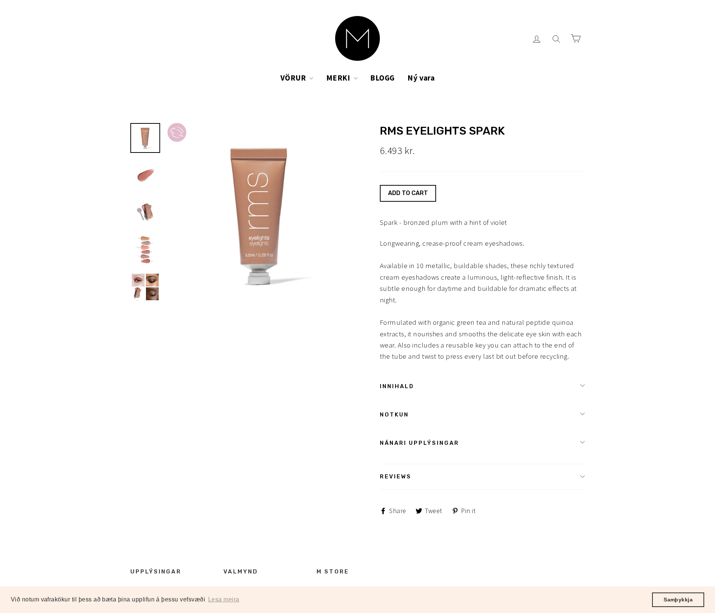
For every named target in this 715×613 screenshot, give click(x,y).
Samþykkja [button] (678, 600)
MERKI (339, 78)
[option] (260, 215)
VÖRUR (294, 78)
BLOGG (382, 78)
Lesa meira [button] (223, 599)
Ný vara (421, 78)
